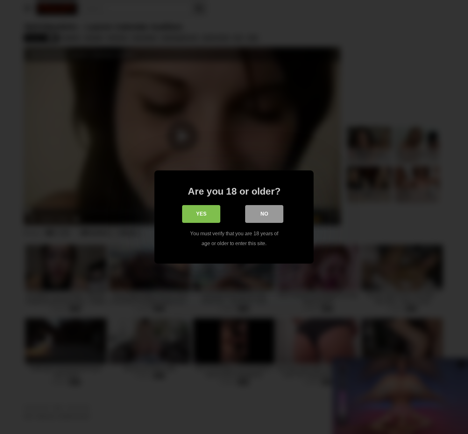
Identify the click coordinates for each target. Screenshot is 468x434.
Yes (201, 214)
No (264, 214)
